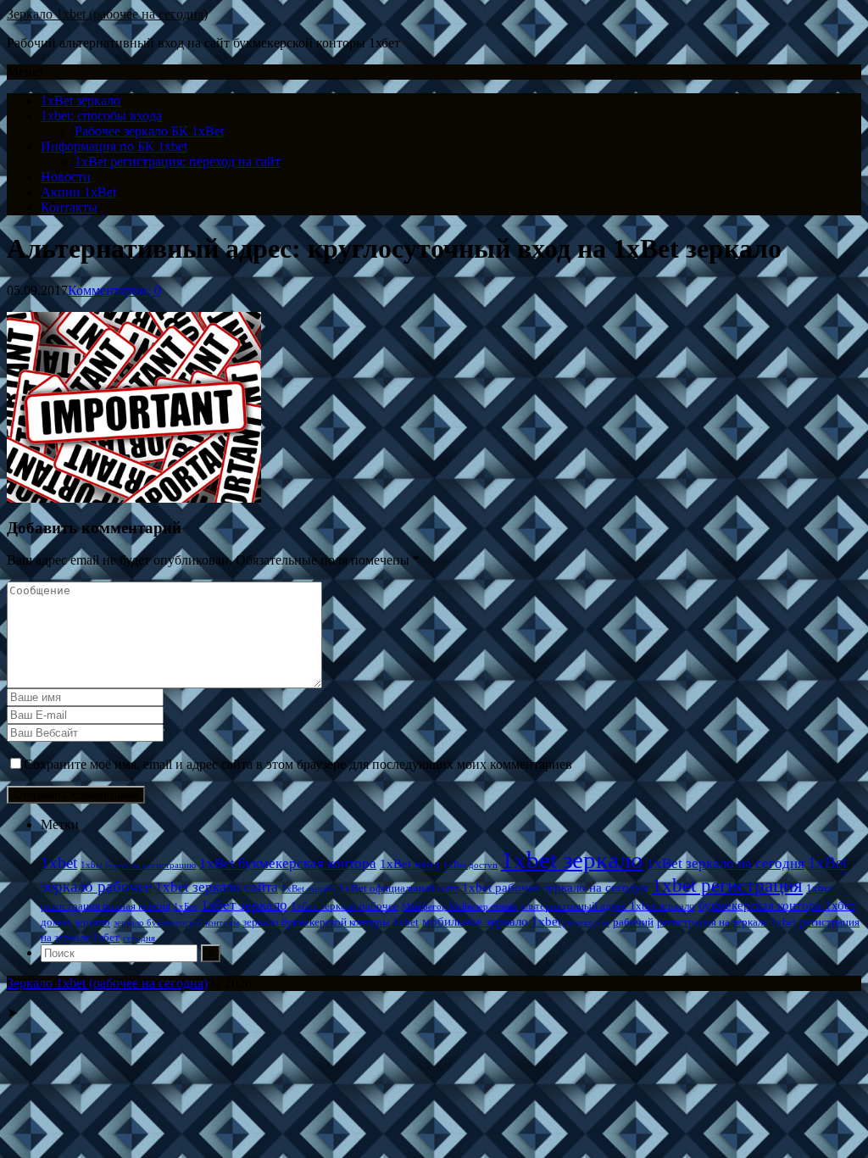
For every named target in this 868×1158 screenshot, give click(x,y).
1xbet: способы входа (101, 116)
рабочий (633, 922)
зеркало (92, 922)
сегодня (139, 938)
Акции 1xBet (78, 192)
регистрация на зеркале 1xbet (727, 922)
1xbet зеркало (572, 859)
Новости (66, 177)
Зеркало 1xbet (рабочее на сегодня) (107, 14)
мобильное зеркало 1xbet (491, 921)
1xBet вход (410, 863)
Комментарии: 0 (114, 290)
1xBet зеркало (80, 100)
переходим (587, 922)
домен (55, 922)
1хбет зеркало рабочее (344, 905)
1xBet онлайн (308, 889)
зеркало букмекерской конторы (176, 922)
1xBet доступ (470, 865)
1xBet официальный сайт (399, 888)
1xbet (59, 862)
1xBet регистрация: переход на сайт (178, 161)
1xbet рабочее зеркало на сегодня (555, 887)
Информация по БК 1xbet (114, 146)
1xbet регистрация (727, 885)
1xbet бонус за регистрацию (138, 865)
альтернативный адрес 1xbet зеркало (607, 905)
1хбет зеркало (244, 905)
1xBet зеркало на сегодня (725, 863)
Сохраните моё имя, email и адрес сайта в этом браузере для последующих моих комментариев (298, 764)
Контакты (69, 207)
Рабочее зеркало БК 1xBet (149, 131)
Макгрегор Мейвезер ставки (459, 906)
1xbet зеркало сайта (216, 887)
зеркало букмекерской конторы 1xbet (330, 922)
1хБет (186, 906)
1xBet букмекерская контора (287, 863)
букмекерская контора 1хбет (777, 905)
